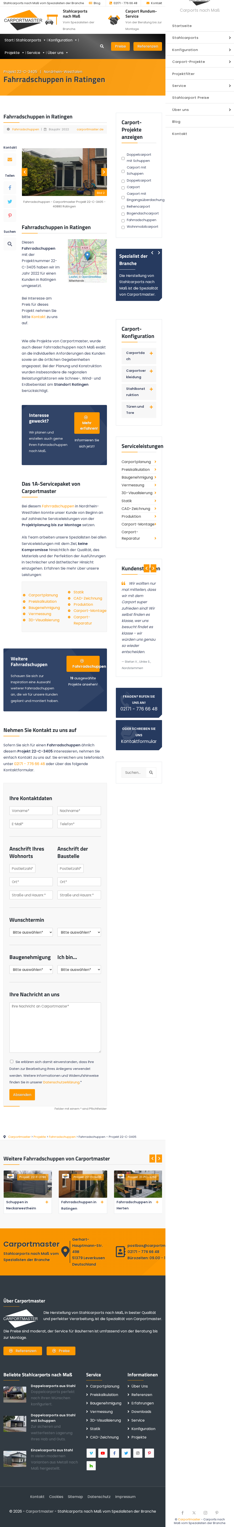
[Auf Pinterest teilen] (9, 215)
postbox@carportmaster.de (154, 1245)
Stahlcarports (28, 40)
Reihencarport (138, 206)
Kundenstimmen (141, 568)
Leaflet (73, 277)
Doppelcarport (139, 180)
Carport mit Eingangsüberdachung (146, 196)
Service (33, 52)
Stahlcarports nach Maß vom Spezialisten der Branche (43, 3)
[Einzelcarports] (17, 1458)
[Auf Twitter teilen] (9, 201)
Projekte (12, 52)
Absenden (22, 1094)
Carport (133, 187)
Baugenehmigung (44, 607)
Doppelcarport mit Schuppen (139, 157)
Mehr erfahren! (89, 425)
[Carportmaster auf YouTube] (103, 1453)
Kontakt (156, 3)
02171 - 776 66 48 (125, 3)
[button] (87, 256)
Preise (120, 46)
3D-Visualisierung (44, 620)
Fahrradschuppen (25, 129)
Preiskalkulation (43, 601)
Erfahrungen (142, 1403)
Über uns (56, 52)
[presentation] (24, 172)
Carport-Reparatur (131, 535)
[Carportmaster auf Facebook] (114, 1453)
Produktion (83, 604)
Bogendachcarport (143, 213)
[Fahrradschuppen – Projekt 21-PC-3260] (83, 1197)
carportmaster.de (90, 129)
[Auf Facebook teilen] (9, 187)
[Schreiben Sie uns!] (9, 159)
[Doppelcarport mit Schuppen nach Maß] (17, 1423)
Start (9, 40)
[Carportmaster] (23, 20)
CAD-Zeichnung (88, 598)
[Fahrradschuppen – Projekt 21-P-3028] (138, 1197)
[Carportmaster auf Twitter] (126, 1453)
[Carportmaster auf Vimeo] (91, 1453)
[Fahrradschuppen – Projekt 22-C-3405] (27, 1197)
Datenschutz (99, 1496)
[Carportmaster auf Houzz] (91, 1465)
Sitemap (75, 1496)
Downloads (141, 1411)
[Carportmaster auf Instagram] (138, 1453)
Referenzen (147, 46)
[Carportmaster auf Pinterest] (149, 1453)
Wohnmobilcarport (142, 226)
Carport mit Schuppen (136, 170)
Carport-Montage (90, 610)
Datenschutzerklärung (61, 1082)
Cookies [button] (56, 1496)
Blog (97, 3)
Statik (79, 592)
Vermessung (40, 613)
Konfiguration (143, 1428)
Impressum (125, 1496)
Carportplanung (43, 595)
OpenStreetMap (91, 277)
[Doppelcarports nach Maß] (17, 1394)
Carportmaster (189, 1519)
